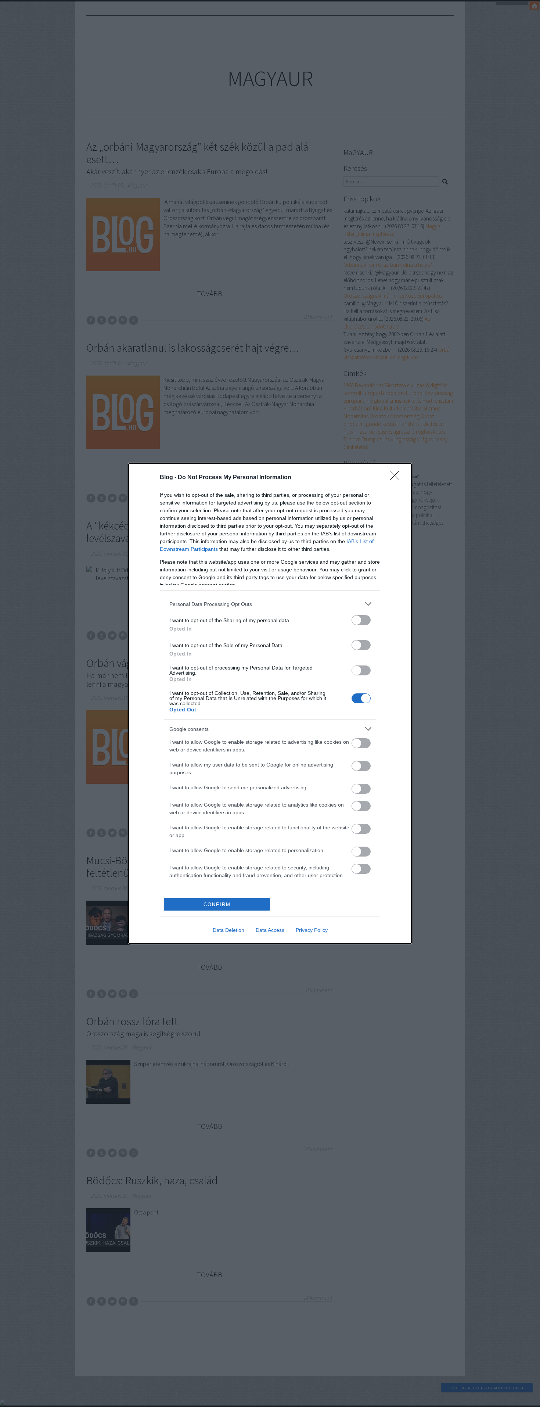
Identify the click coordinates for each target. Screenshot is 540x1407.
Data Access (270, 930)
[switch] (361, 620)
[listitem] (270, 604)
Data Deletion (228, 930)
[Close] (397, 478)
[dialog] (270, 703)
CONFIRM (217, 904)
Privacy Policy (312, 930)
